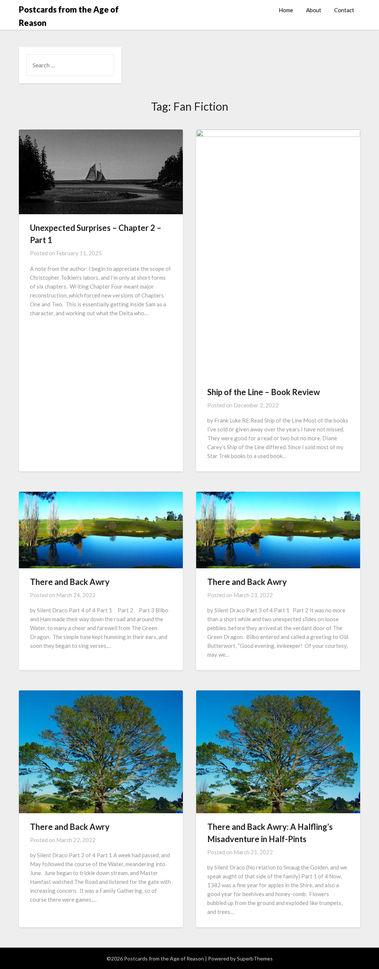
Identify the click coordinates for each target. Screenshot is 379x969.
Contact (344, 10)
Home (286, 10)
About (313, 10)
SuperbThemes (255, 958)
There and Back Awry (70, 582)
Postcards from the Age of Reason (69, 16)
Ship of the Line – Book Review (263, 392)
